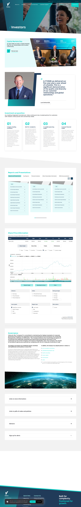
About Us (17, 4)
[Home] (8, 4)
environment (45, 357)
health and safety (46, 352)
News (67, 4)
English (49, 1)
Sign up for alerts (14, 435)
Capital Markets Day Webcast (15, 202)
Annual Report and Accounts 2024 (60, 189)
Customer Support (44, 4)
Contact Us (74, 4)
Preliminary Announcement (15, 197)
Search (58, 1)
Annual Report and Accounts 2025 (38, 189)
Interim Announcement (14, 210)
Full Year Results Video (14, 192)
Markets (23, 4)
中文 (52, 1)
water (43, 359)
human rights (45, 355)
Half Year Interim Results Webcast (38, 199)
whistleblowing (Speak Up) (48, 350)
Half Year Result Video (14, 205)
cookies (15, 500)
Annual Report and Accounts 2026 (16, 186)
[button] (72, 178)
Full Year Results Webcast (14, 189)
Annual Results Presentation (15, 194)
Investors (61, 4)
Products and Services (33, 4)
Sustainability (54, 4)
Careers (77, 1)
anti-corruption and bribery (48, 348)
